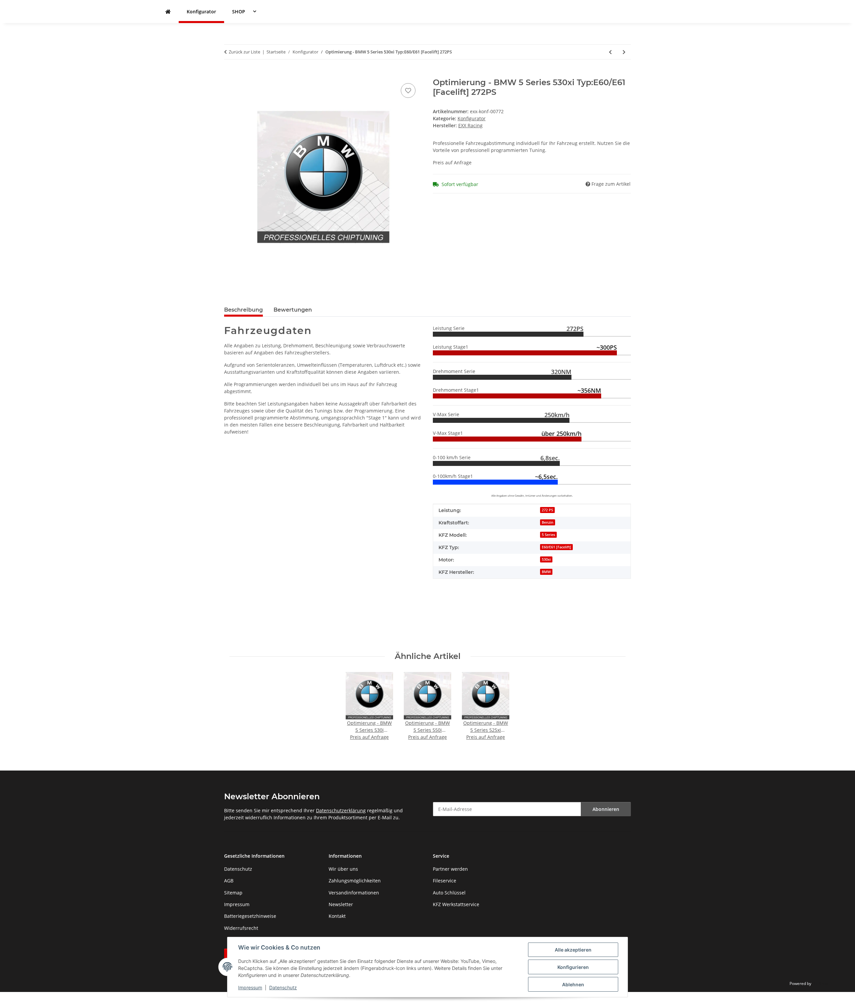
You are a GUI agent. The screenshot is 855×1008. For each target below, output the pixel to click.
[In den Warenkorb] (229, 74)
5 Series (548, 534)
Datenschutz (283, 987)
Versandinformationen (354, 892)
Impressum (250, 987)
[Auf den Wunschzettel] (408, 90)
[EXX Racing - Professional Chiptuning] (168, 11)
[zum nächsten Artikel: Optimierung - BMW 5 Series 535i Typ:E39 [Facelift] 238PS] (624, 52)
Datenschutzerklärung (341, 810)
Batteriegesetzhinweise (250, 916)
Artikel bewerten (243, 616)
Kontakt (337, 916)
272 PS (547, 510)
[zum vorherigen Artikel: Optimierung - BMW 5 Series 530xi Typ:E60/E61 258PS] (610, 52)
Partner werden (450, 869)
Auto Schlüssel (449, 892)
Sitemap (233, 892)
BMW (546, 571)
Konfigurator (472, 118)
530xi (546, 559)
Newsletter (341, 904)
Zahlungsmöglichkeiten (355, 880)
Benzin (547, 522)
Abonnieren (605, 809)
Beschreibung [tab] (243, 310)
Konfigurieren (573, 967)
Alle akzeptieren (573, 950)
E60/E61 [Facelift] (556, 547)
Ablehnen (573, 984)
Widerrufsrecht (241, 928)
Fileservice (444, 880)
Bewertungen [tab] (293, 310)
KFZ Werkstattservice (456, 904)
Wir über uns (343, 869)
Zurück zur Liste (244, 52)
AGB (228, 880)
